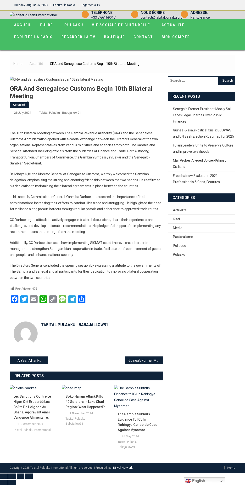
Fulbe (46, 25)
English (198, 481)
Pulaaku (73, 25)
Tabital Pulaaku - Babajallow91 (60, 112)
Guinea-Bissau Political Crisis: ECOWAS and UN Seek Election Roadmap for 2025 (203, 133)
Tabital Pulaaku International (32, 430)
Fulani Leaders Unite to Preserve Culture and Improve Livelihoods (203, 148)
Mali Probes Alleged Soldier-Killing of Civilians (200, 163)
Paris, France (200, 17)
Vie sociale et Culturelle (121, 25)
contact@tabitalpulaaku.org (162, 17)
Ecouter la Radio (64, 5)
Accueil (23, 25)
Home (231, 467)
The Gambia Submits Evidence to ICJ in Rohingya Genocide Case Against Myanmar (137, 422)
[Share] (20, 476)
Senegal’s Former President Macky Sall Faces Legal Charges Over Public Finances (202, 115)
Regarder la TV (90, 5)
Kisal (176, 219)
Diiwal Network (123, 467)
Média (177, 228)
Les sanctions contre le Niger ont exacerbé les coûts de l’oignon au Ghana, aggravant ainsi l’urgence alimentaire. (32, 407)
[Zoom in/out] (4, 476)
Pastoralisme (183, 237)
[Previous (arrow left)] (4, 482)
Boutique (114, 37)
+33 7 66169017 (103, 17)
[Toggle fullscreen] (12, 476)
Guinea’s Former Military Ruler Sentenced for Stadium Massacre (145, 360)
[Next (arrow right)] (12, 482)
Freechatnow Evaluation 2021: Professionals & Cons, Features (196, 179)
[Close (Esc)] (29, 476)
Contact (143, 37)
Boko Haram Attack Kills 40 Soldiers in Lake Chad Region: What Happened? (85, 402)
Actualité (172, 25)
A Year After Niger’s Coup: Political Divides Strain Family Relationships (32, 360)
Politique (179, 246)
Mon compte (176, 37)
